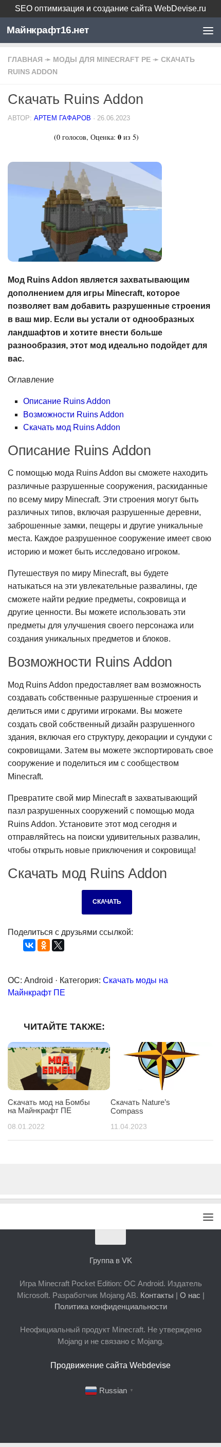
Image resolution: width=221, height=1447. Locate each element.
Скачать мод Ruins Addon (71, 427)
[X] (58, 945)
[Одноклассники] (44, 945)
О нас (190, 1295)
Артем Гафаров (62, 118)
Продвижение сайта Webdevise (110, 1365)
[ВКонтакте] (29, 945)
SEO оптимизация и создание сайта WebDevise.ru (110, 8)
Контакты (157, 1295)
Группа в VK (110, 1260)
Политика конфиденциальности (110, 1306)
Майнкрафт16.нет (48, 30)
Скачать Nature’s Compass (140, 1106)
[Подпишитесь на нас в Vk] (110, 1414)
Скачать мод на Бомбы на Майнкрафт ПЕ (49, 1106)
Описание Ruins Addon (66, 401)
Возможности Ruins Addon (73, 414)
